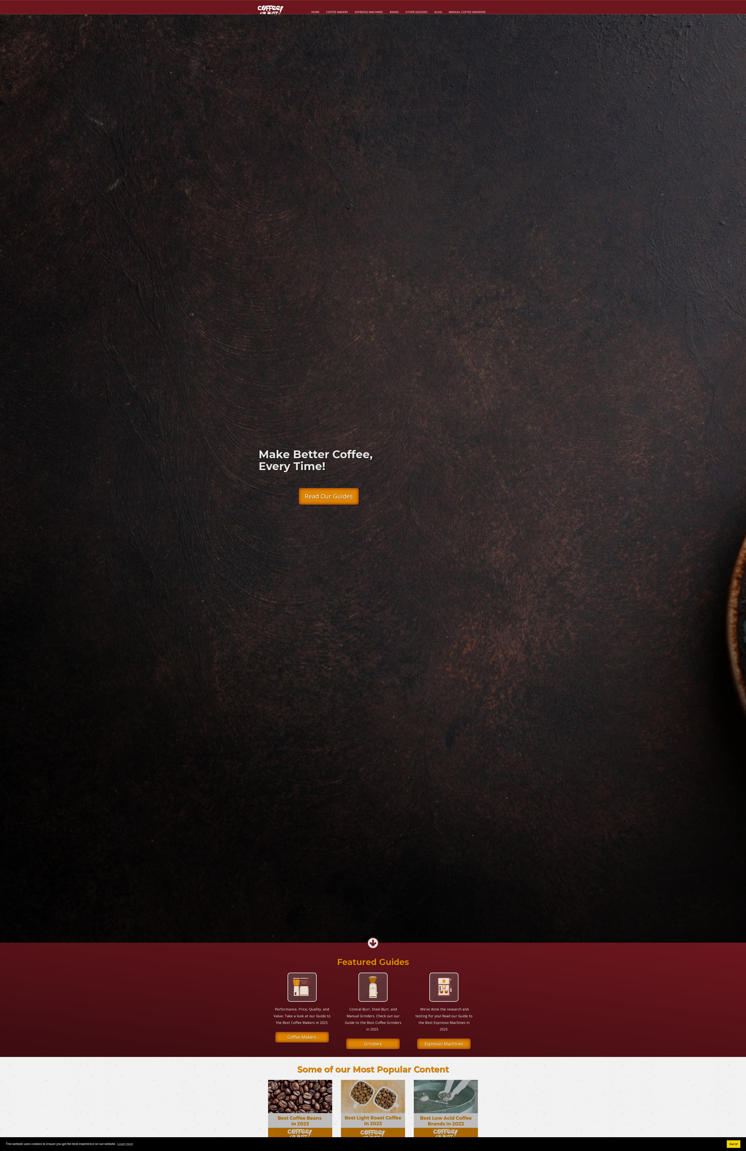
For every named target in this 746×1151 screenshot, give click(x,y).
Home (315, 12)
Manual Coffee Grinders (467, 12)
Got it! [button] (733, 1144)
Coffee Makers (337, 12)
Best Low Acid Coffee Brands (446, 1109)
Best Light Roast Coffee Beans (373, 1109)
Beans (394, 12)
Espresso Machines (369, 12)
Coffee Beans (300, 1109)
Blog (438, 12)
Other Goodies (416, 12)
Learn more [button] (125, 1144)
